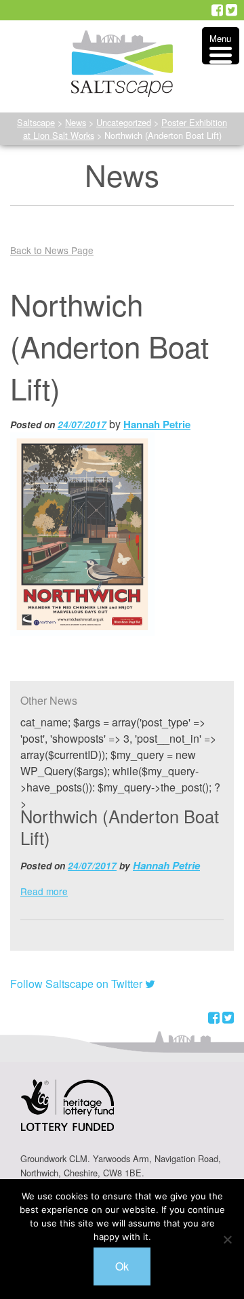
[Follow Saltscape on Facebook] (217, 10)
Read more (44, 891)
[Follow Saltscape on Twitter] (231, 10)
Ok (122, 1266)
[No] (227, 1239)
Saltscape (36, 122)
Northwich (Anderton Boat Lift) (119, 827)
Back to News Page (52, 250)
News (75, 122)
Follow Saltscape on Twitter (77, 983)
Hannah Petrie (156, 424)
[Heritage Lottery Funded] (67, 1113)
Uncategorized (123, 122)
